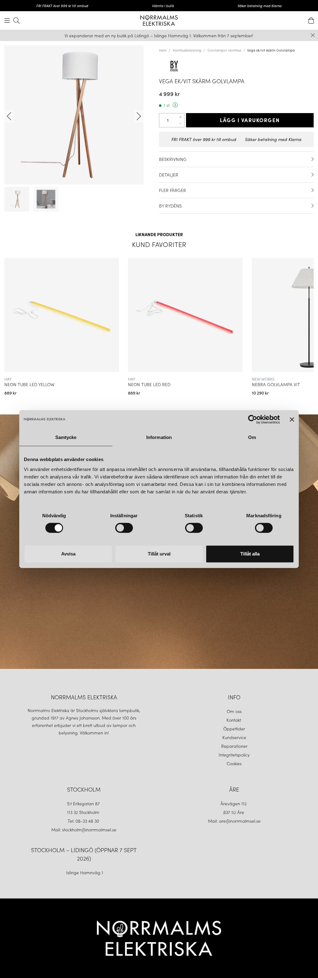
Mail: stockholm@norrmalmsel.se (83, 829)
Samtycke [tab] (66, 437)
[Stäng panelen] (292, 419)
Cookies (234, 763)
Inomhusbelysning (187, 50)
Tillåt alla (250, 553)
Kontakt (234, 720)
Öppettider (234, 728)
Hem (162, 50)
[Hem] (159, 20)
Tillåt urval (159, 553)
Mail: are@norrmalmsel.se (234, 821)
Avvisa (68, 553)
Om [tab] (252, 437)
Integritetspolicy (234, 755)
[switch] (124, 528)
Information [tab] (159, 437)
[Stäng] (312, 35)
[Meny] (7, 20)
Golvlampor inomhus (224, 50)
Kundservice (234, 737)
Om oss (234, 711)
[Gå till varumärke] (236, 66)
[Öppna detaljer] (312, 159)
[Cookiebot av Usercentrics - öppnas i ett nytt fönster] (252, 419)
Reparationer (234, 746)
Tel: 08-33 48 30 (84, 821)
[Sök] (16, 20)
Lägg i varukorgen (250, 120)
